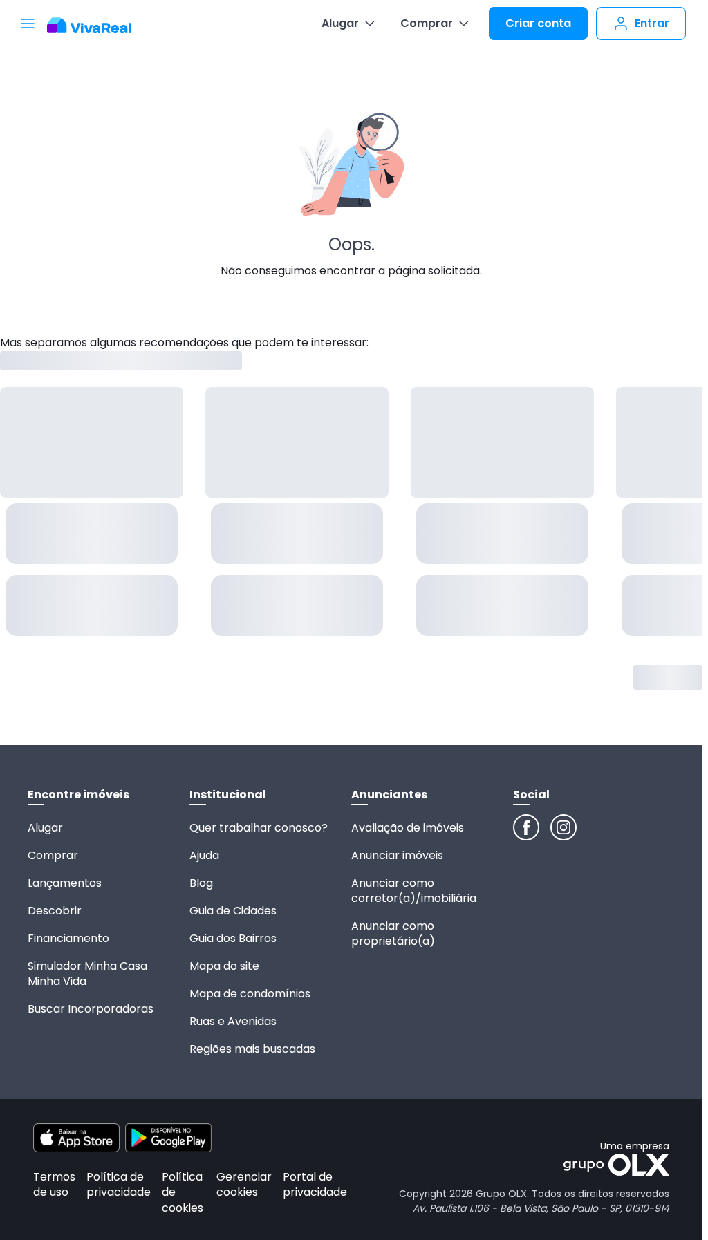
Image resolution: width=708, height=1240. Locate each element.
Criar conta (538, 23)
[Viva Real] (96, 25)
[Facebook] (526, 827)
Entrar (652, 23)
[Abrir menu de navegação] (27, 23)
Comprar (426, 23)
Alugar (340, 23)
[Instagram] (563, 827)
